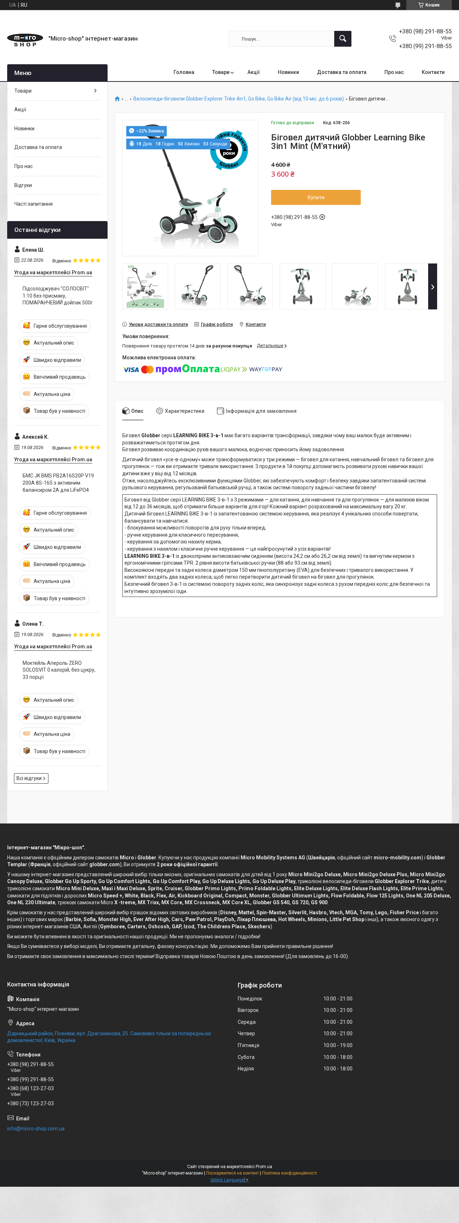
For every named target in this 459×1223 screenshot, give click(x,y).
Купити (316, 197)
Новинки (288, 72)
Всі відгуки (29, 778)
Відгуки (23, 185)
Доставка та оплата (341, 72)
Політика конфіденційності (289, 1173)
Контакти (433, 72)
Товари (221, 72)
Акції (253, 72)
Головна (184, 72)
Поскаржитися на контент (232, 1173)
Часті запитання (33, 204)
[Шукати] (342, 39)
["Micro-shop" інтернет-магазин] (25, 39)
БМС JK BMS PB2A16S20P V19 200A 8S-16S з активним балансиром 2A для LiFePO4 (58, 483)
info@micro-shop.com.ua (36, 1128)
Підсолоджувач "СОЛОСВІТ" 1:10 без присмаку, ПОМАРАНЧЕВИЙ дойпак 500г (58, 295)
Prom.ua (264, 1166)
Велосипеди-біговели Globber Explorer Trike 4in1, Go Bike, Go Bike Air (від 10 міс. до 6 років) (238, 99)
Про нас (394, 72)
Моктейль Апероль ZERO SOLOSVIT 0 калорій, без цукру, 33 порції (59, 670)
